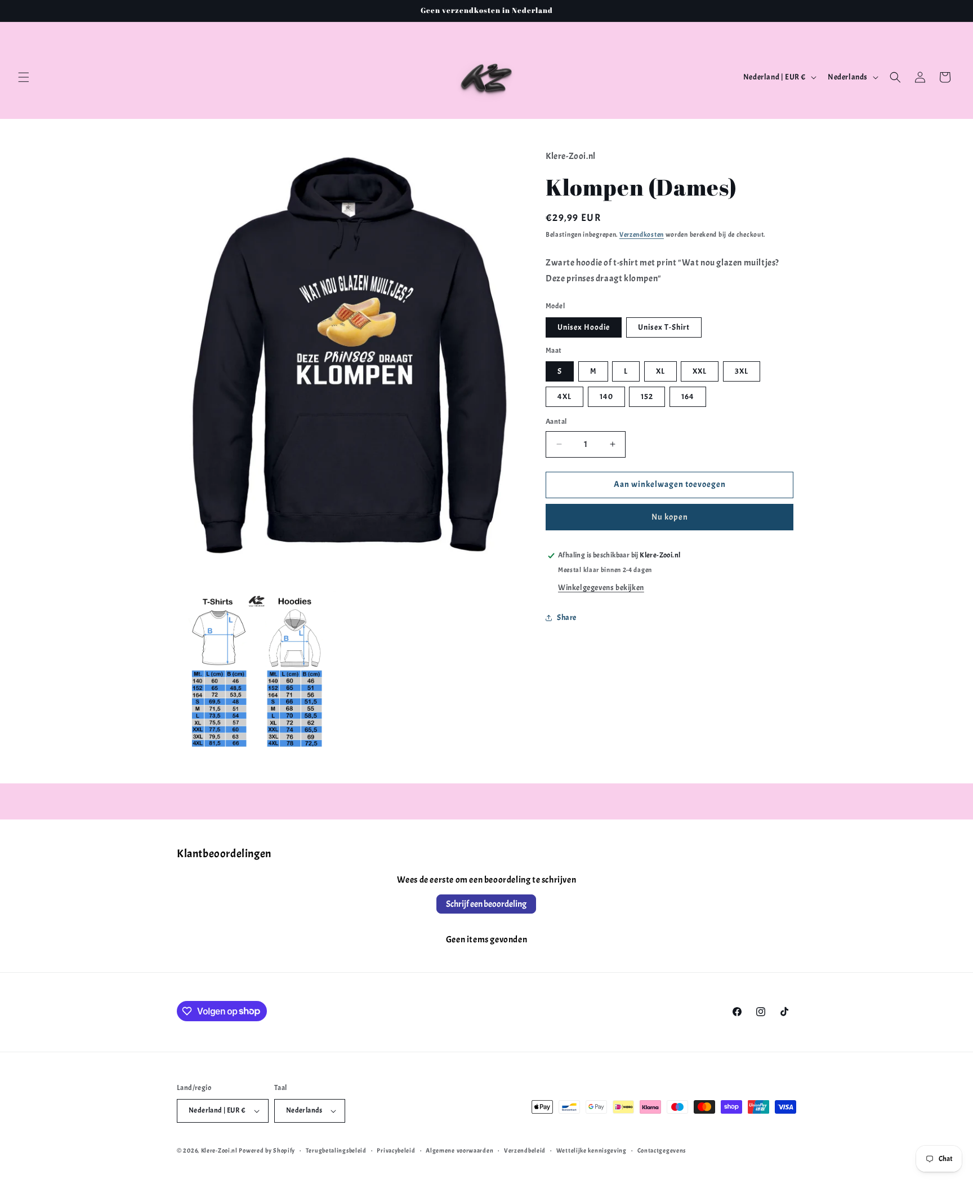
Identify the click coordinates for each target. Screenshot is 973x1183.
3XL (741, 371)
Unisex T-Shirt (664, 327)
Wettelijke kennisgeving (591, 1150)
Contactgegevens (661, 1150)
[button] (23, 77)
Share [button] (567, 617)
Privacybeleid (396, 1150)
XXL (700, 371)
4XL (564, 396)
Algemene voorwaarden (459, 1150)
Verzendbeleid (525, 1150)
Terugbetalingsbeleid (336, 1150)
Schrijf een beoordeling (486, 904)
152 (647, 396)
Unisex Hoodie (583, 327)
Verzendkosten (641, 234)
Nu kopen (669, 517)
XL (660, 371)
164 (687, 396)
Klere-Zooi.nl (219, 1150)
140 (606, 396)
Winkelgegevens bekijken (601, 587)
